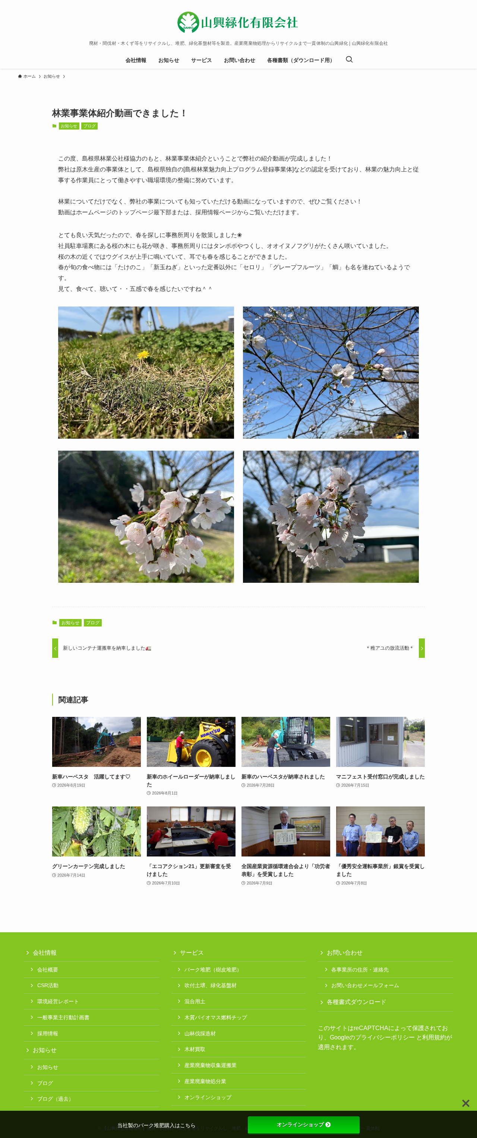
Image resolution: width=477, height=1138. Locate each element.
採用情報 (47, 1033)
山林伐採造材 (200, 1033)
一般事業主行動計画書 (63, 1017)
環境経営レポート (58, 1001)
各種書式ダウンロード (356, 1002)
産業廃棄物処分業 (205, 1081)
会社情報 (45, 952)
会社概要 (47, 970)
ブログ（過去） (55, 1099)
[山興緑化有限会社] (238, 22)
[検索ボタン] (349, 60)
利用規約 (434, 1037)
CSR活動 (48, 985)
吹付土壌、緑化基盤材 (210, 985)
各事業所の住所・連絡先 (360, 970)
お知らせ (69, 126)
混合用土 (194, 1001)
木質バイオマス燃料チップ (215, 1017)
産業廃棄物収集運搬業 (210, 1065)
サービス (192, 952)
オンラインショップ (207, 1097)
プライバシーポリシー (385, 1037)
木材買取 (194, 1049)
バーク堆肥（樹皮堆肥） (213, 970)
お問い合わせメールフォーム (365, 985)
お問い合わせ (345, 952)
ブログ (89, 126)
